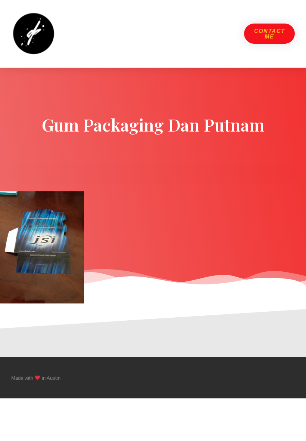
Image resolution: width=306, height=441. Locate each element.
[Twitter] (278, 378)
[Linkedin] (292, 378)
